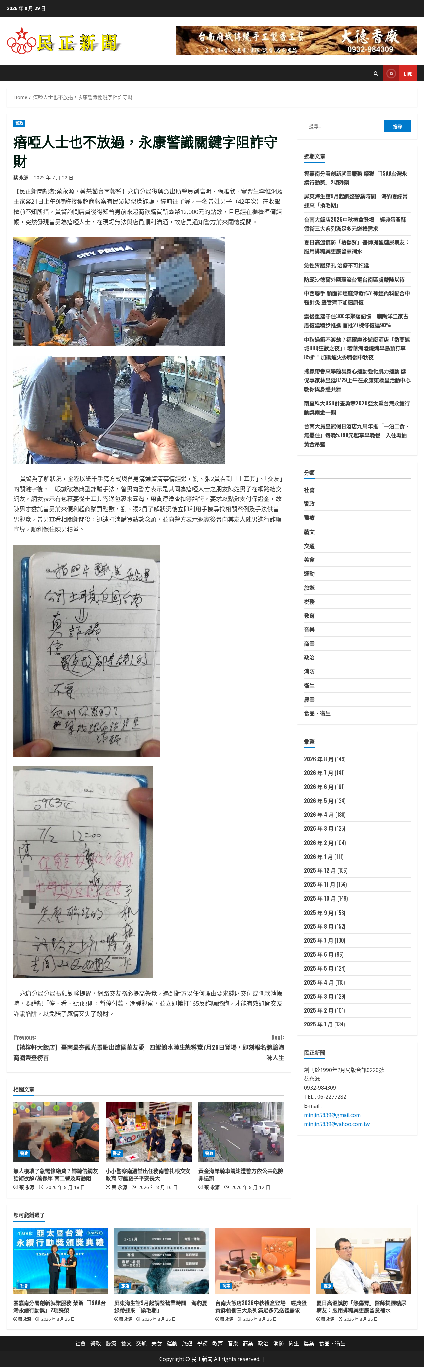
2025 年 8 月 (319, 926)
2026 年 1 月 (318, 857)
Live (408, 73)
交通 (309, 546)
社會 (309, 490)
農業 (309, 699)
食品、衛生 (317, 713)
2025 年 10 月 (320, 898)
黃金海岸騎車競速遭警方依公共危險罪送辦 (240, 1174)
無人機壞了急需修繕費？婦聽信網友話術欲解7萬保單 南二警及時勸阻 (55, 1174)
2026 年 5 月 (319, 801)
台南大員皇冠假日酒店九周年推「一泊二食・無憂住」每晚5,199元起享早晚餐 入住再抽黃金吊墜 (357, 435)
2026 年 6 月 (319, 787)
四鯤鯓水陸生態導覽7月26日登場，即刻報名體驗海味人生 (216, 1047)
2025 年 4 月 (319, 982)
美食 (309, 559)
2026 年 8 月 (319, 759)
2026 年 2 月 (319, 843)
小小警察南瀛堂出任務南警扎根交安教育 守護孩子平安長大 (148, 1174)
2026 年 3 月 (319, 828)
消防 (309, 671)
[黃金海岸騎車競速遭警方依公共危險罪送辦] (241, 1132)
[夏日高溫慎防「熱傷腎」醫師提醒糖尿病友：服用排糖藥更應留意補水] (363, 1261)
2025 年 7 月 (318, 940)
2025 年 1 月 (318, 1024)
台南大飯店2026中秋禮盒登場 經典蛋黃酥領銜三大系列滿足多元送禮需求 (261, 1306)
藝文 (309, 532)
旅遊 (309, 587)
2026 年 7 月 (318, 773)
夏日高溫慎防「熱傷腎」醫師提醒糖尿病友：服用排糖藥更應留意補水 (361, 1306)
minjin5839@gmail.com (332, 1115)
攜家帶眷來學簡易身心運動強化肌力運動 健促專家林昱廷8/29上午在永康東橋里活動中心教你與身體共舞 (357, 380)
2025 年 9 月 (319, 913)
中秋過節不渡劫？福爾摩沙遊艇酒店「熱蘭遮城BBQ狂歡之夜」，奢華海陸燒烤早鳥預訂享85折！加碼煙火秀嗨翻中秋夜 (357, 348)
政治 (309, 657)
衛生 (309, 685)
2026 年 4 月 (319, 814)
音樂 (309, 629)
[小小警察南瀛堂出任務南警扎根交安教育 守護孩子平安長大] (148, 1132)
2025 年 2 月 (319, 1010)
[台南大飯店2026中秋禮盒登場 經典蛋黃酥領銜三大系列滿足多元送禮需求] (262, 1261)
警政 (19, 123)
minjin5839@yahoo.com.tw (337, 1124)
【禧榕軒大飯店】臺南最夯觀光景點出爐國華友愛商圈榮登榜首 (78, 1047)
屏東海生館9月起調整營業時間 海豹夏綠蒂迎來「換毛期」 (160, 1306)
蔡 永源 (20, 177)
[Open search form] (376, 73)
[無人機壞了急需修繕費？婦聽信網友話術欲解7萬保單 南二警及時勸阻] (56, 1132)
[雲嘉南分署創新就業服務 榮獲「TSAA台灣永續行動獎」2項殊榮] (60, 1261)
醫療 (309, 517)
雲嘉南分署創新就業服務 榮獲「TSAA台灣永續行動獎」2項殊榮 (59, 1306)
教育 (309, 615)
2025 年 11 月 (319, 884)
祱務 (309, 601)
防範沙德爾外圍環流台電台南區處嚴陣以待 (354, 279)
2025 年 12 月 (320, 870)
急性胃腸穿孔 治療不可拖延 (336, 265)
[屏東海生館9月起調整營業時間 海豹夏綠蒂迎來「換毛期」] (161, 1261)
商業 (309, 643)
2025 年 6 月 (319, 954)
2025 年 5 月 (319, 968)
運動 (309, 573)
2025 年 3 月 (319, 996)
